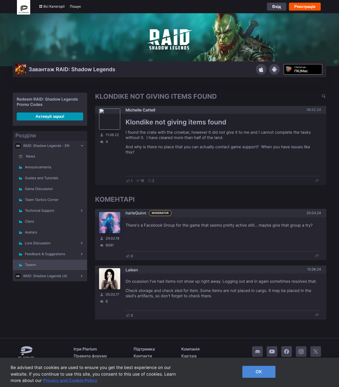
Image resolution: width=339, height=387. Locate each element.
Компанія (190, 349)
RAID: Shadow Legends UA (45, 276)
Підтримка (144, 349)
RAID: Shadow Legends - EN (46, 146)
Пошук (75, 6)
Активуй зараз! (49, 116)
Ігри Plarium (85, 349)
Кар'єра (189, 355)
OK (259, 371)
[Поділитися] (317, 181)
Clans (29, 221)
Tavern (30, 265)
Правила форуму (90, 355)
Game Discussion (39, 189)
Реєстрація (304, 6)
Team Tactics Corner (42, 200)
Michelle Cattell (140, 109)
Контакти (142, 355)
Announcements (38, 167)
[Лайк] (128, 180)
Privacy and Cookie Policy (70, 380)
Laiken (132, 269)
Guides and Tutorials (41, 178)
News (30, 156)
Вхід (276, 6)
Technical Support (39, 211)
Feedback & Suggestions (45, 254)
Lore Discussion (38, 243)
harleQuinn (136, 212)
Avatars (31, 232)
